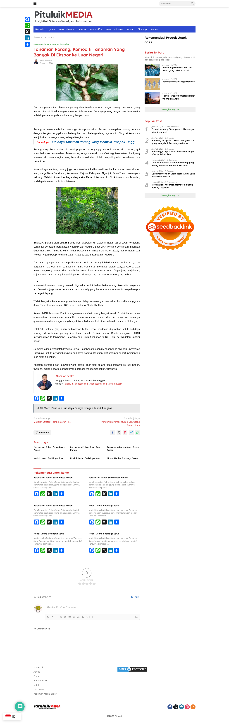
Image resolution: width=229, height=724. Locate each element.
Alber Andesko (46, 60)
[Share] (27, 44)
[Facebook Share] (112, 432)
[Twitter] (175, 707)
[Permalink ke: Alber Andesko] (35, 61)
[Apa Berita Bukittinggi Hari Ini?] (152, 84)
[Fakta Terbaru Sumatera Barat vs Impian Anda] (152, 98)
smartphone (65, 29)
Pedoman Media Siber (45, 693)
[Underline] (56, 617)
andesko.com (81, 383)
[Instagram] (187, 707)
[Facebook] (27, 19)
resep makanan (114, 29)
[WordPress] (181, 707)
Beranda (39, 29)
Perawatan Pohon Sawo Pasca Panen (49, 448)
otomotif (95, 29)
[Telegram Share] (131, 432)
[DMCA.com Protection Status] (132, 668)
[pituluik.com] (63, 16)
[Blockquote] (74, 617)
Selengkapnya (169, 109)
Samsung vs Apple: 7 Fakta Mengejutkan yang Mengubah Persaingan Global (173, 142)
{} (87, 617)
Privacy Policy (40, 680)
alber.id (69, 383)
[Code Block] (78, 617)
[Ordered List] (65, 617)
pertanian (46, 44)
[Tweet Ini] (119, 432)
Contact (155, 29)
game (52, 29)
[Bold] (48, 617)
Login (136, 596)
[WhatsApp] (27, 25)
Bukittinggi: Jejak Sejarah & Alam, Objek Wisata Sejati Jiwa (173, 153)
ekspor (36, 44)
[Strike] (61, 617)
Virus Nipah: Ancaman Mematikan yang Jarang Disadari (172, 186)
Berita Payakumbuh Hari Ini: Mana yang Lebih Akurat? (177, 69)
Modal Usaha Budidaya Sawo (48, 458)
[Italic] (52, 617)
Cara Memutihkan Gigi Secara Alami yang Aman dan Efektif (173, 175)
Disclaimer (39, 689)
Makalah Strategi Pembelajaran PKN (52, 420)
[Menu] (35, 3)
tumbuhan (65, 44)
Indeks (36, 685)
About (130, 29)
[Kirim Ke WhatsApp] (137, 432)
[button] (192, 3)
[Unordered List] (69, 617)
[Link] (83, 617)
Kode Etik (38, 667)
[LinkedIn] (27, 38)
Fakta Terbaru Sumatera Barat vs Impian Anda (178, 97)
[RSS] (193, 707)
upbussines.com (98, 383)
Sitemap (142, 29)
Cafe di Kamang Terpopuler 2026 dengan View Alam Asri (173, 130)
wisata (82, 29)
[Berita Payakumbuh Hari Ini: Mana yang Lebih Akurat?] (152, 70)
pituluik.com (115, 383)
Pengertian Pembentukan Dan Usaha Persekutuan (120, 422)
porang (55, 44)
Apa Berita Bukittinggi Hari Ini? (178, 81)
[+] (91, 617)
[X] (27, 32)
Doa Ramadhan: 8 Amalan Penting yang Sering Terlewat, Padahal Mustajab (173, 164)
